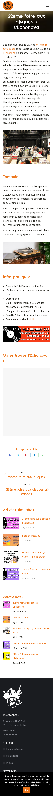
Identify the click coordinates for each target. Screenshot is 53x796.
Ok (26, 790)
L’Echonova (9, 53)
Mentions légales (14, 749)
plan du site (12, 756)
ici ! (32, 319)
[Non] (49, 784)
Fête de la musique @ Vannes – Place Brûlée (34, 554)
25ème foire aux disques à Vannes (36, 571)
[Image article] (11, 523)
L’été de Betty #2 (31, 535)
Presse (9, 762)
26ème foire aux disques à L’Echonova (36, 520)
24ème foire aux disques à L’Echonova (25, 656)
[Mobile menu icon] (47, 5)
